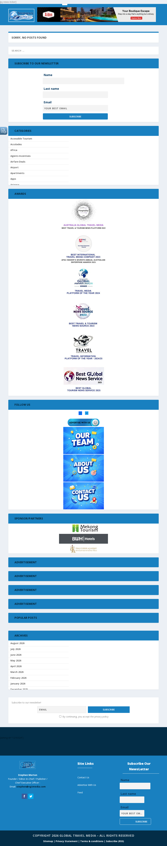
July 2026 (15, 649)
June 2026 (15, 654)
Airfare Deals (17, 161)
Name (48, 75)
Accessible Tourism (21, 138)
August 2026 (17, 643)
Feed (80, 792)
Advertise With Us (86, 784)
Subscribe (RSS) (115, 841)
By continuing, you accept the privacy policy (85, 716)
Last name (51, 89)
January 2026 (17, 683)
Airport (14, 167)
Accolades (16, 144)
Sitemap (48, 841)
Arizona (14, 184)
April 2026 (16, 666)
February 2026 (18, 677)
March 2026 (16, 671)
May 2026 (15, 660)
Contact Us (83, 777)
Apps (13, 178)
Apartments (17, 173)
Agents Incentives (20, 155)
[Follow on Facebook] (24, 796)
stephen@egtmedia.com (31, 786)
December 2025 (19, 689)
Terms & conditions (92, 841)
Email (48, 102)
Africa (13, 150)
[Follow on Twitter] (30, 796)
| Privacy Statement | (67, 841)
